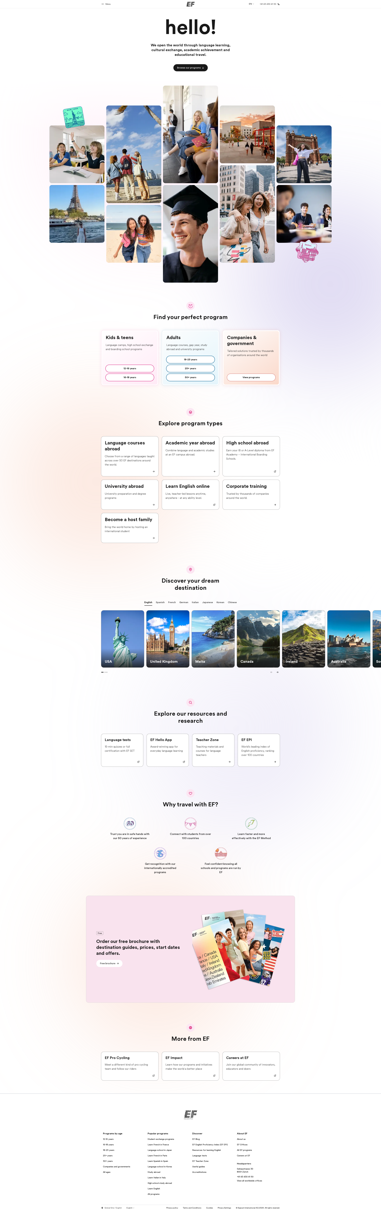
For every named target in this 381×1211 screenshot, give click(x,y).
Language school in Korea (160, 1166)
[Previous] (271, 672)
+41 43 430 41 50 (245, 1176)
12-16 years (108, 1139)
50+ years (108, 1161)
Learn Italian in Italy (157, 1177)
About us (241, 1139)
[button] (106, 4)
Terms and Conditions (192, 1208)
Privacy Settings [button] (224, 1208)
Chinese (232, 602)
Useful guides (198, 1166)
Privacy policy (172, 1208)
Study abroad (154, 1172)
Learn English (154, 1188)
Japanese (207, 602)
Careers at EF (243, 1155)
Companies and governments (116, 1166)
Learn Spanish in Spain (158, 1161)
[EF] (190, 4)
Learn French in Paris (157, 1155)
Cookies (209, 1208)
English (148, 602)
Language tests (199, 1155)
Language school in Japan (160, 1150)
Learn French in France (158, 1144)
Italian (195, 602)
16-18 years (108, 1144)
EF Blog (196, 1139)
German (183, 602)
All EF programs (244, 1150)
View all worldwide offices (249, 1180)
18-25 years (108, 1150)
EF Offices (242, 1144)
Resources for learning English (206, 1150)
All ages (106, 1172)
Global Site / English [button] (113, 1208)
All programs (154, 1194)
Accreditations (199, 1172)
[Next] (277, 672)
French (172, 602)
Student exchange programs (161, 1139)
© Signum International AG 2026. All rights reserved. (258, 1208)
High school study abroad (160, 1183)
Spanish (160, 602)
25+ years (108, 1155)
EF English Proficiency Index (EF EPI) (210, 1144)
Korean (220, 602)
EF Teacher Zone (200, 1161)
